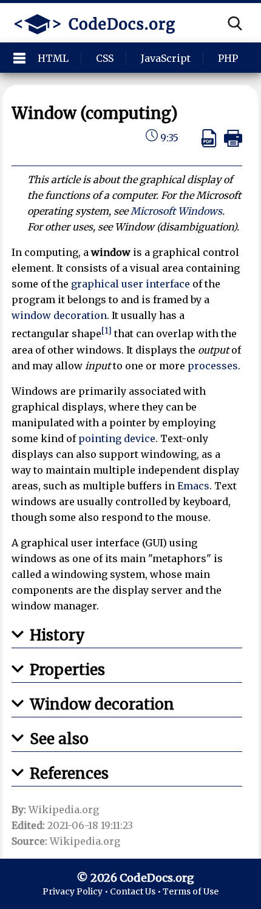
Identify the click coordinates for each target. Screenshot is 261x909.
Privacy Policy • (76, 891)
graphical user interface (130, 284)
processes (213, 366)
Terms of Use (191, 891)
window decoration (59, 315)
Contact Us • (136, 891)
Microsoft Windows (176, 211)
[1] (106, 331)
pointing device (116, 438)
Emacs (193, 486)
